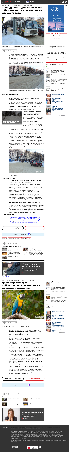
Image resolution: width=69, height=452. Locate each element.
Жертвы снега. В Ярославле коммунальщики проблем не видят (14, 253)
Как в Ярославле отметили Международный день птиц (35, 399)
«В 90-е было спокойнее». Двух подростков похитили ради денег (58, 305)
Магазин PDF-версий (38, 427)
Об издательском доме (16, 427)
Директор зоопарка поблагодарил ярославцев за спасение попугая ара (56, 42)
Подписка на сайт (14, 428)
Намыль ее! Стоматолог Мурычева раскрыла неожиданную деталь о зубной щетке (58, 89)
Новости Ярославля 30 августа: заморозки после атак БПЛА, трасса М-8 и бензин (56, 37)
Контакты (22, 428)
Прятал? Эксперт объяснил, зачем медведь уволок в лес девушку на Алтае (58, 301)
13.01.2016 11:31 (4, 5)
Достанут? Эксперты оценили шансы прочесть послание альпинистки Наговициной (59, 80)
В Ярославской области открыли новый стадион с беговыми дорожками (56, 48)
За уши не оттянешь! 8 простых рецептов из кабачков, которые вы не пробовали (59, 297)
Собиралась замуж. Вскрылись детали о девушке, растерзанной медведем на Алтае (58, 71)
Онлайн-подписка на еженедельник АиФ (53, 427)
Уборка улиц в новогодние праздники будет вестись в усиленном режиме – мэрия (35, 249)
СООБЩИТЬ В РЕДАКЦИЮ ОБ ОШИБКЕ (33, 428)
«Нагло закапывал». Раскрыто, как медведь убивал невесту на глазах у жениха (58, 292)
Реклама (31, 427)
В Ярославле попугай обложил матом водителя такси (35, 403)
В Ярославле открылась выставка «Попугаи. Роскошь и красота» (15, 403)
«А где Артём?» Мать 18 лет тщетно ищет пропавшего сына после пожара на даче (58, 67)
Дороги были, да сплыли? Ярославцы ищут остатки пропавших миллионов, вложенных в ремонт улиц (25, 218)
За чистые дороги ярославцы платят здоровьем (24, 222)
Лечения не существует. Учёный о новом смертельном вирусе (58, 75)
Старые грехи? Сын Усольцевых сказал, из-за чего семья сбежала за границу (58, 84)
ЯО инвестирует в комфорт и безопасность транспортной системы (56, 53)
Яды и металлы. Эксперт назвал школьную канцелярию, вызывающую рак (58, 283)
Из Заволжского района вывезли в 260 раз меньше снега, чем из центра (15, 249)
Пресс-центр (25, 427)
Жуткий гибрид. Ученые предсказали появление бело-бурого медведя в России (59, 288)
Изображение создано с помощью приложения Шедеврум (14, 319)
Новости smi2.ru (6, 276)
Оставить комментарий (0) (34, 378)
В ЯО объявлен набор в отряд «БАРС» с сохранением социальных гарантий (56, 58)
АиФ (3, 47)
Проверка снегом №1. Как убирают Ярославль (13, 257)
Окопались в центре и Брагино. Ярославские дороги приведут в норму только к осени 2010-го (36, 253)
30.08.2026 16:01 (5, 280)
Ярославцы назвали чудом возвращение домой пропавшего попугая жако (15, 399)
